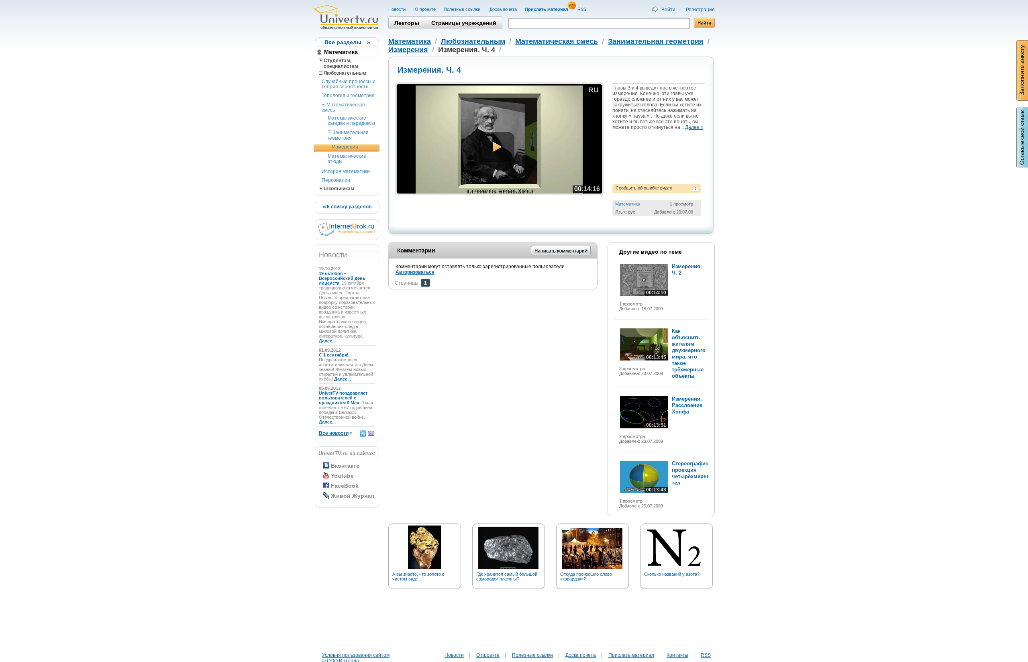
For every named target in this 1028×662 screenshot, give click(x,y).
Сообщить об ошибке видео (644, 187)
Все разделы (342, 42)
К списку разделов (348, 207)
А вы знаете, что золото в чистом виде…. (418, 576)
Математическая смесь (343, 107)
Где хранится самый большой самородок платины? (506, 576)
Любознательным (344, 73)
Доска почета (503, 9)
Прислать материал (631, 655)
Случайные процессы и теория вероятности (348, 84)
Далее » (694, 127)
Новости (397, 9)
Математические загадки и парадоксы (351, 120)
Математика (341, 52)
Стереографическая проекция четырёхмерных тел (697, 473)
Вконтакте (345, 465)
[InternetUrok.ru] (346, 234)
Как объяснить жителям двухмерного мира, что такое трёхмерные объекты (689, 353)
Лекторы (406, 23)
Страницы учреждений (463, 23)
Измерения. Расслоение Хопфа (687, 405)
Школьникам (338, 188)
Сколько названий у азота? (672, 574)
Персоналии (336, 180)
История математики (346, 171)
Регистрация (700, 9)
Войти (668, 9)
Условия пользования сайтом (356, 655)
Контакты (677, 655)
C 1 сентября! (334, 354)
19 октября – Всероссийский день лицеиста (342, 278)
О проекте (425, 9)
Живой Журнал (352, 496)
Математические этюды (347, 158)
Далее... (327, 340)
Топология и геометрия (348, 95)
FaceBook (345, 486)
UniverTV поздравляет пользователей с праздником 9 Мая (343, 398)
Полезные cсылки (462, 9)
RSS (582, 9)
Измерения (345, 147)
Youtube (342, 476)
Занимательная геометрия (348, 135)
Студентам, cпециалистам (338, 63)
